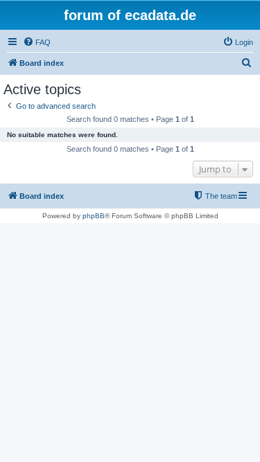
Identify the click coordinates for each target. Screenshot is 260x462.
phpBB (94, 216)
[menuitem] (37, 42)
